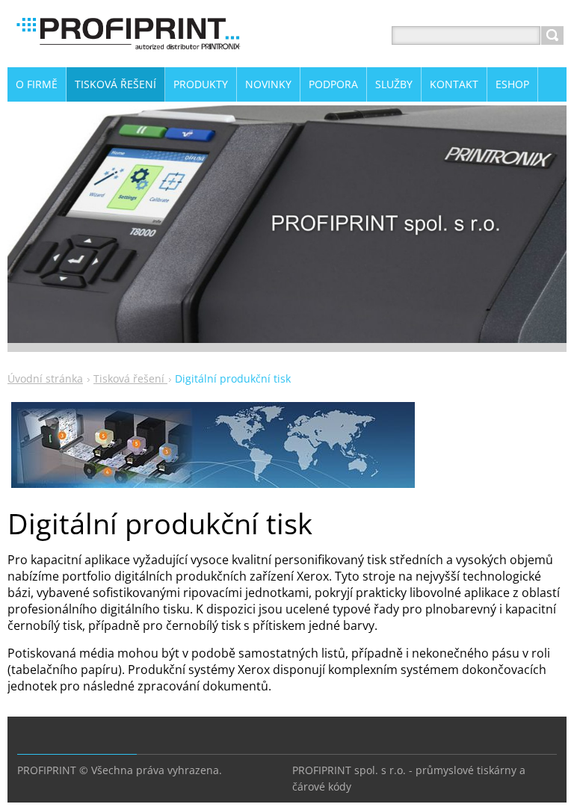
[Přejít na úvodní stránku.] (127, 53)
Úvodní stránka (45, 378)
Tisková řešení (130, 378)
